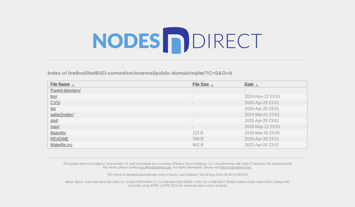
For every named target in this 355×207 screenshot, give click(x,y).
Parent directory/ (65, 90)
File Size (201, 84)
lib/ (53, 108)
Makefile (58, 133)
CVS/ (55, 103)
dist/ (54, 120)
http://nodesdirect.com (235, 167)
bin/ (53, 96)
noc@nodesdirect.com (155, 167)
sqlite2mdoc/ (62, 114)
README (59, 139)
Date (249, 84)
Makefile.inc (61, 145)
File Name (60, 84)
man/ (55, 126)
